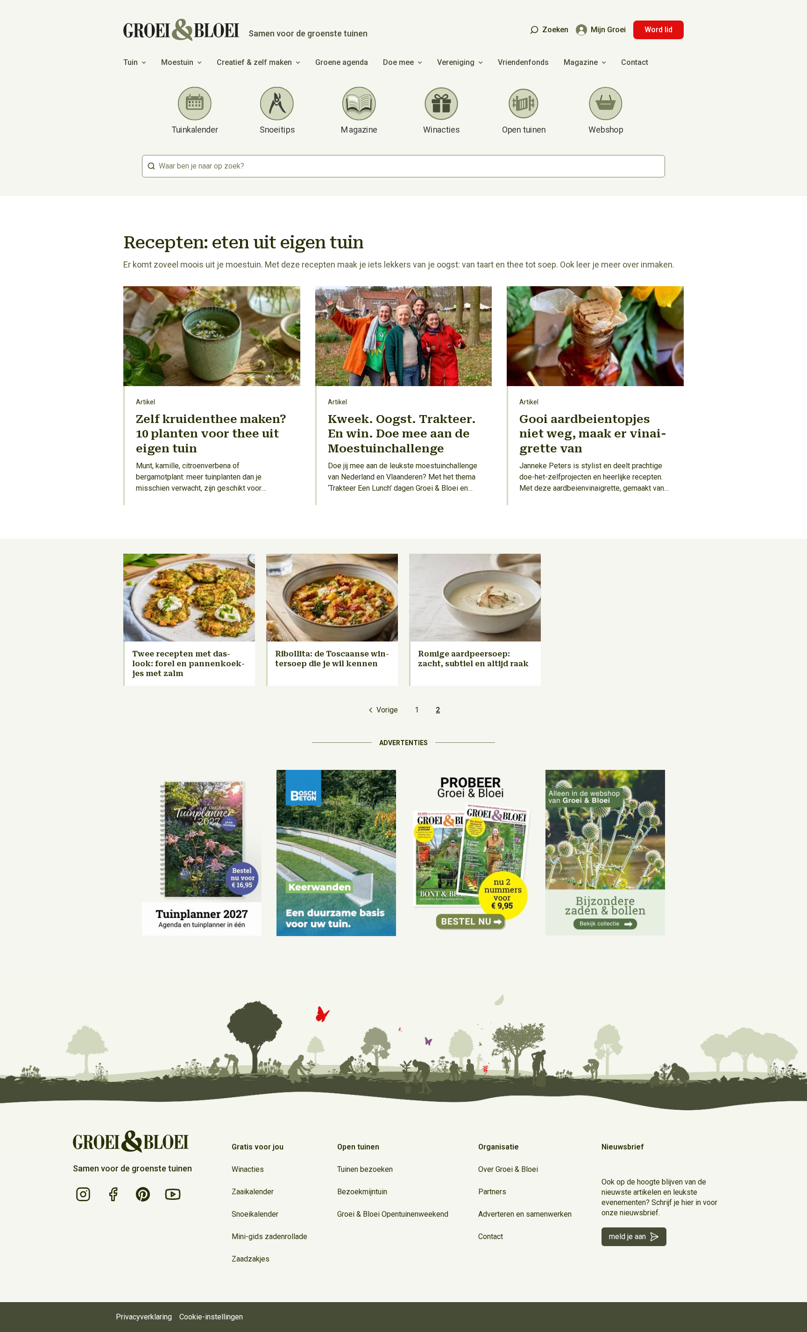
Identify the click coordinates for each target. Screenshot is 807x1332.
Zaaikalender (253, 1191)
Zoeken (555, 29)
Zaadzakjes (250, 1258)
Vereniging (455, 62)
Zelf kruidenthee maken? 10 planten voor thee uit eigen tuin (211, 433)
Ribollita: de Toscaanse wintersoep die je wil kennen (332, 658)
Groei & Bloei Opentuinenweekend (392, 1214)
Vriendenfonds (523, 62)
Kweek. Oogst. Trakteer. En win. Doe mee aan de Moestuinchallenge (402, 433)
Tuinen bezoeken (365, 1169)
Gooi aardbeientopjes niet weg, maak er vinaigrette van (592, 433)
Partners (492, 1191)
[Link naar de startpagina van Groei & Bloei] (131, 1141)
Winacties (248, 1169)
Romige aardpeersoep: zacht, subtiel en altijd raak (473, 658)
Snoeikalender (255, 1214)
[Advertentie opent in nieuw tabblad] (202, 853)
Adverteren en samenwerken (525, 1214)
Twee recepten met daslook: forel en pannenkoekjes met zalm (188, 663)
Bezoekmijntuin (362, 1191)
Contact (634, 62)
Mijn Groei (608, 29)
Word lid (658, 29)
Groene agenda (341, 62)
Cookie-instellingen (211, 1316)
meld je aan (627, 1236)
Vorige (387, 709)
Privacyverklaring (144, 1316)
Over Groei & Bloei (508, 1169)
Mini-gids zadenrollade (269, 1236)
